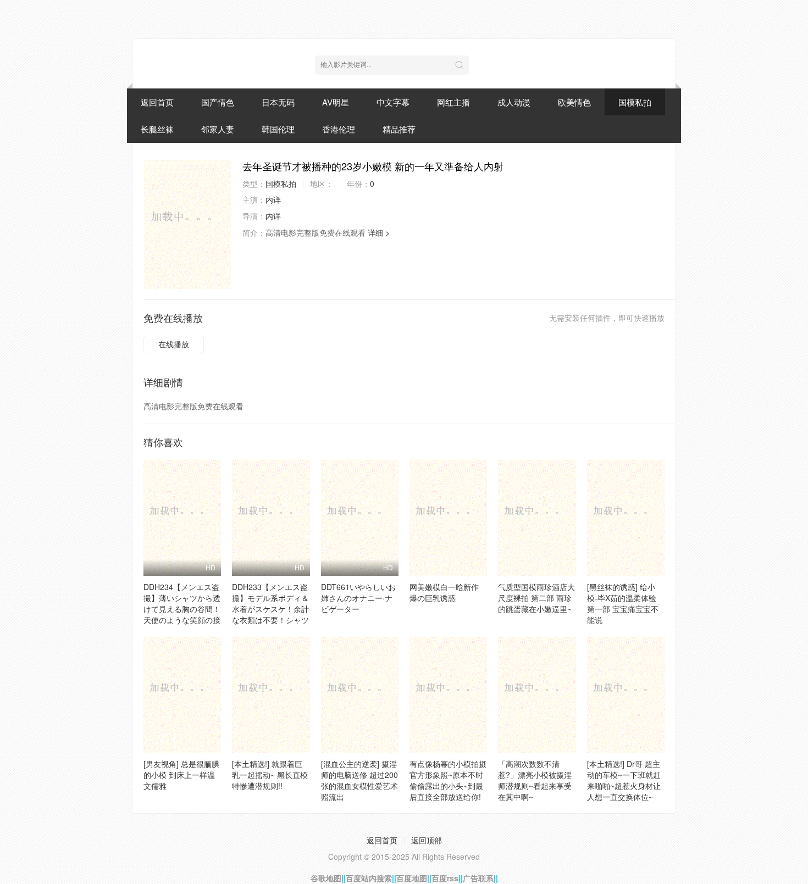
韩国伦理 (278, 129)
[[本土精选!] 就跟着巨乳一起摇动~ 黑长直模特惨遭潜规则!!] (270, 694)
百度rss (444, 877)
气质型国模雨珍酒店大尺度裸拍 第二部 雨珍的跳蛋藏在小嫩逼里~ (536, 597)
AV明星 (335, 102)
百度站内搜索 (369, 877)
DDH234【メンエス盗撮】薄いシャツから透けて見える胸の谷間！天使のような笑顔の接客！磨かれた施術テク (181, 608)
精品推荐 (399, 129)
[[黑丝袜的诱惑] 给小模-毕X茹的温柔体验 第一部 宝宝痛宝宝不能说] (626, 517)
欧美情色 (574, 102)
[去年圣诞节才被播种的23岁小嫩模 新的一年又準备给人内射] (187, 224)
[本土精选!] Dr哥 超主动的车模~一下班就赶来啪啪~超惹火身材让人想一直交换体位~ (624, 780)
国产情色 (217, 102)
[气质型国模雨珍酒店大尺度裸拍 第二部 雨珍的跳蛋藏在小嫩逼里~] (536, 517)
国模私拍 (634, 102)
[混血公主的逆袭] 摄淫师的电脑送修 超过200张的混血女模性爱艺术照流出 (359, 780)
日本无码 (278, 102)
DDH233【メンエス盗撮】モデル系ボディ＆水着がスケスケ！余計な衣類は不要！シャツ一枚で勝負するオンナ (270, 608)
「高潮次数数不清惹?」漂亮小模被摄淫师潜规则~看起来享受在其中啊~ (535, 780)
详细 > (379, 232)
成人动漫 (513, 102)
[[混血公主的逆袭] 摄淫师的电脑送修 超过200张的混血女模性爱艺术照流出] (360, 694)
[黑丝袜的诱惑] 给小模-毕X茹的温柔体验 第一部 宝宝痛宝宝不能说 (622, 603)
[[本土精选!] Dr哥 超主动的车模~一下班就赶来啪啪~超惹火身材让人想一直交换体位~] (626, 694)
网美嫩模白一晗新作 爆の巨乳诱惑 (444, 592)
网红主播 (453, 102)
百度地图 (411, 877)
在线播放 (173, 343)
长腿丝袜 (157, 129)
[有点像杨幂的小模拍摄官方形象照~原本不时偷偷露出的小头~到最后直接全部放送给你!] (448, 694)
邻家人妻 (217, 129)
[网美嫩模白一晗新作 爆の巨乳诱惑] (448, 517)
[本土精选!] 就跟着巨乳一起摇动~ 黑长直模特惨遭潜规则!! (270, 774)
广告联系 (478, 877)
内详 (273, 199)
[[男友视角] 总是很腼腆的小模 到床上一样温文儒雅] (182, 694)
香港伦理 (338, 129)
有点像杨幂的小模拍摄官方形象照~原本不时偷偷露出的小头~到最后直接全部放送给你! (447, 780)
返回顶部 (426, 840)
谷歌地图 (326, 877)
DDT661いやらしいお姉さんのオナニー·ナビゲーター (358, 597)
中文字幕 (393, 102)
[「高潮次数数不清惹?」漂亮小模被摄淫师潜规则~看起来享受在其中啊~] (536, 694)
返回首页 (157, 102)
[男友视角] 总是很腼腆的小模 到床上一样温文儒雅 (181, 774)
